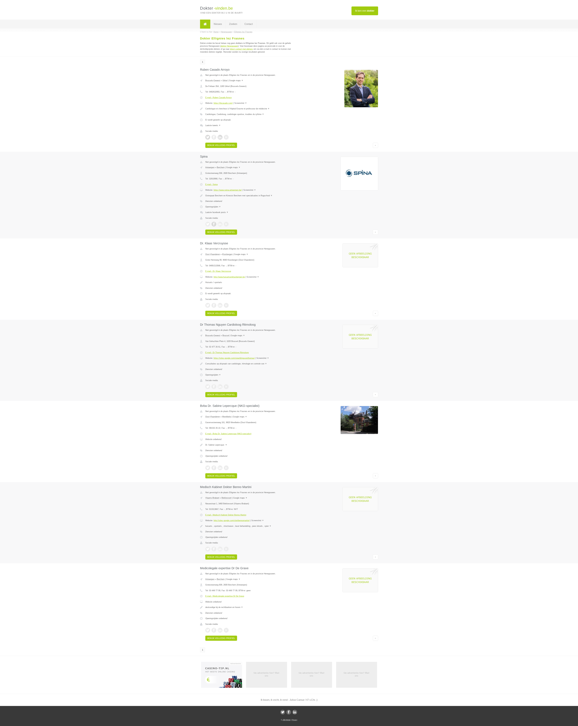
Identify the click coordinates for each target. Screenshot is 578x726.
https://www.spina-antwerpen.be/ (228, 190)
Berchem (221, 167)
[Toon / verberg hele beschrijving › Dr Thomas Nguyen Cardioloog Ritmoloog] (251, 363)
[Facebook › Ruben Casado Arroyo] (213, 137)
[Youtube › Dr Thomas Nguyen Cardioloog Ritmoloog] (226, 386)
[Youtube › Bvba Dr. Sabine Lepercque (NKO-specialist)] (226, 467)
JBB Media (286, 720)
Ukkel (224, 80)
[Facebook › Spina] (213, 224)
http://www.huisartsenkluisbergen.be (229, 277)
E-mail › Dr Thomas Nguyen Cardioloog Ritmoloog (227, 352)
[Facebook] (288, 712)
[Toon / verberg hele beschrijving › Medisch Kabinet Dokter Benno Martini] (251, 526)
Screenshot (240, 103)
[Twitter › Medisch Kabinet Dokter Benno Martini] (207, 549)
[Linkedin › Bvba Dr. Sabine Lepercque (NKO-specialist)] (220, 467)
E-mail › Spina (211, 184)
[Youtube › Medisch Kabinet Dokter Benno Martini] (226, 549)
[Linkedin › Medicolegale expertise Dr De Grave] (220, 630)
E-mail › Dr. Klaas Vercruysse (218, 271)
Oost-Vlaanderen (212, 254)
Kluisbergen (227, 254)
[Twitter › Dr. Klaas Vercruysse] (207, 305)
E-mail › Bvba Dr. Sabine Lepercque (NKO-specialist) (228, 434)
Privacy (294, 720)
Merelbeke (226, 417)
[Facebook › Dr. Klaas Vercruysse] (213, 305)
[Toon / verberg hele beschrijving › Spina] (251, 195)
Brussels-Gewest (212, 80)
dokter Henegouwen (229, 46)
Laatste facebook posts (216, 212)
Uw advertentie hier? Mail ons (266, 674)
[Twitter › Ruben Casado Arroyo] (207, 137)
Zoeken (233, 24)
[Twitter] (282, 712)
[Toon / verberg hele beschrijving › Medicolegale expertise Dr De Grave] (251, 607)
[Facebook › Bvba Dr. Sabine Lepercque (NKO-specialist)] (213, 467)
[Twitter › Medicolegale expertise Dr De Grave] (207, 630)
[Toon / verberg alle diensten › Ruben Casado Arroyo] (251, 114)
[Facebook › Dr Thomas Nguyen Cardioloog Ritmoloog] (213, 386)
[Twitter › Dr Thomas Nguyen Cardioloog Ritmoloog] (207, 386)
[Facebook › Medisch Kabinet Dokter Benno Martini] (213, 549)
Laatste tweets (213, 125)
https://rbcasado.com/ (223, 103)
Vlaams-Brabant (212, 498)
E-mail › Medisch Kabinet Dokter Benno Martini (225, 515)
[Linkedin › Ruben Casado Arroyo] (220, 137)
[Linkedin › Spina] (220, 224)
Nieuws (218, 24)
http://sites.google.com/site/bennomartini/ (232, 520)
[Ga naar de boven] (375, 145)
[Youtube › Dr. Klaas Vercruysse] (226, 305)
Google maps (236, 80)
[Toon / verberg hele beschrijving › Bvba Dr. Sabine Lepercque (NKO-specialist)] (251, 444)
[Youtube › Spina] (226, 224)
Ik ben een (364, 10)
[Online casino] (223, 676)
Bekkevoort (227, 498)
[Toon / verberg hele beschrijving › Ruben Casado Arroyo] (251, 108)
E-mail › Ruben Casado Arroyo (218, 97)
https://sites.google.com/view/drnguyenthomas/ (234, 358)
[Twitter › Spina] (207, 224)
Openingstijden (213, 207)
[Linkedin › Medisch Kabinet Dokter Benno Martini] (220, 549)
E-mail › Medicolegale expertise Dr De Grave (224, 596)
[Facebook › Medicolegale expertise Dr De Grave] (213, 630)
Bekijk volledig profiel (221, 145)
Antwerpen (209, 167)
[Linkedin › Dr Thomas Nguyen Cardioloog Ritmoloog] (220, 386)
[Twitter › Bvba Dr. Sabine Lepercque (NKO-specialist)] (207, 467)
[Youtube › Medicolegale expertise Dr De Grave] (226, 630)
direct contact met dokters (241, 49)
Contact (248, 24)
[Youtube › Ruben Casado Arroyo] (226, 137)
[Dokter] (205, 24)
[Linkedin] (294, 712)
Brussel (225, 335)
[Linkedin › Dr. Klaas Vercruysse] (220, 305)
